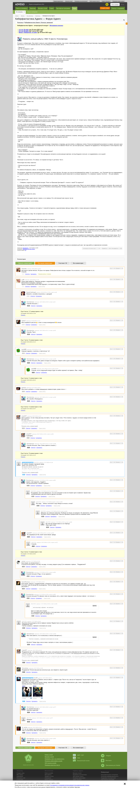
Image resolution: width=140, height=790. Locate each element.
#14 (28, 296)
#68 (28, 305)
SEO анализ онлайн (50, 763)
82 (25, 250)
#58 (23, 566)
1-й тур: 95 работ (24, 29)
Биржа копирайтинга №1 (36, 4)
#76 (24, 672)
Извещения (20, 776)
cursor (23, 561)
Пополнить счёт (21, 778)
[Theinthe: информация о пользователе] (18, 269)
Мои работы (48, 774)
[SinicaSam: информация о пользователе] (18, 669)
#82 (28, 742)
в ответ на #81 (52, 738)
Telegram (108, 755)
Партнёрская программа (63, 8)
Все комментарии (78, 263)
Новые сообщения (32, 12)
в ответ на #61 (53, 603)
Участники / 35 (62, 263)
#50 (24, 474)
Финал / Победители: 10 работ (28, 32)
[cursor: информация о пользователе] (18, 562)
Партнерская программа (107, 779)
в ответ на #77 (52, 707)
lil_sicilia (24, 727)
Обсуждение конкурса (56, 25)
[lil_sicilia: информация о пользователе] (18, 728)
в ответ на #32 (52, 397)
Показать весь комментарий (30, 426)
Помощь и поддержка (118, 8)
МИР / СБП (80, 755)
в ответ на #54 (59, 501)
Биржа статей (49, 754)
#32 (23, 391)
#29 (23, 353)
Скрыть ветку (41, 286)
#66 (47, 527)
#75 (33, 372)
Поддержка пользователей (108, 778)
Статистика (20, 779)
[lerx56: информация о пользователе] (18, 679)
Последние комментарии (45, 263)
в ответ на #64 (52, 633)
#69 (28, 334)
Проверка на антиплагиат (81, 1)
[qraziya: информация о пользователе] (18, 388)
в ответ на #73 (54, 542)
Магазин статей (42, 8)
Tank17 (24, 320)
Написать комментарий (25, 263)
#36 (23, 428)
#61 (28, 598)
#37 (28, 437)
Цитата (94, 605)
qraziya (24, 387)
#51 (28, 485)
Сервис (52, 8)
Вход (122, 4)
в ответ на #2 (53, 292)
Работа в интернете (21, 8)
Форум (74, 8)
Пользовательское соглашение (109, 774)
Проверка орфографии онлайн (53, 761)
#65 (43, 516)
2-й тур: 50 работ (24, 31)
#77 (24, 701)
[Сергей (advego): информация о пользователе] (23, 293)
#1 (23, 274)
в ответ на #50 (52, 480)
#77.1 (23, 686)
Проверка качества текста (52, 765)
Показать (23, 315)
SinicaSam (25, 668)
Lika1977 (24, 416)
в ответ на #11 (52, 330)
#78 (28, 712)
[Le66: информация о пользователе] (18, 281)
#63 (38, 505)
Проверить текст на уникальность (54, 759)
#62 (33, 615)
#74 (24, 662)
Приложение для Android (113, 765)
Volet (78, 758)
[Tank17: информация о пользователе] (18, 322)
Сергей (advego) (31, 292)
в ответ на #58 (52, 572)
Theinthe (24, 268)
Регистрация (115, 4)
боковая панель (127, 24)
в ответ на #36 (50, 434)
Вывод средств (49, 779)
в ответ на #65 (68, 522)
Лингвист (77, 779)
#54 (33, 496)
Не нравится (115, 248)
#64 (24, 628)
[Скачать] (31, 697)
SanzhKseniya (26, 582)
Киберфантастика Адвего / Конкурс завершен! (39, 22)
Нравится (104, 248)
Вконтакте (108, 760)
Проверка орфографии (118, 1)
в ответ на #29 (52, 359)
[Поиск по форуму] (124, 20)
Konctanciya (25, 247)
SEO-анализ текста (94, 1)
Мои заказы (20, 774)
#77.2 (34, 686)
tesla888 (24, 349)
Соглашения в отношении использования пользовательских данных (69, 785)
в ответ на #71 (54, 368)
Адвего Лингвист (106, 1)
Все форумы (19, 12)
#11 (23, 324)
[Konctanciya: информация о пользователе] (19, 39)
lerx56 (36, 678)
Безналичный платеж (83, 760)
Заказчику (33, 8)
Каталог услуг (69, 1)
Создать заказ (105, 8)
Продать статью (49, 776)
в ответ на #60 (52, 594)
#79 (33, 546)
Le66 (23, 279)
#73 (28, 536)
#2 (23, 286)
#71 (28, 362)
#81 (24, 732)
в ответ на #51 (53, 491)
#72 (28, 447)
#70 (28, 401)
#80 (28, 721)
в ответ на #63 (63, 511)
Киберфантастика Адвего (29, 249)
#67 (28, 644)
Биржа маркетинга (58, 1)
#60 (23, 588)
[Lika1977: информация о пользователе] (18, 417)
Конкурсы (20, 22)
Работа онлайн (49, 773)
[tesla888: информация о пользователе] (18, 350)
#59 (28, 576)
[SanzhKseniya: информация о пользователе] (18, 583)
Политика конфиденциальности (109, 776)
